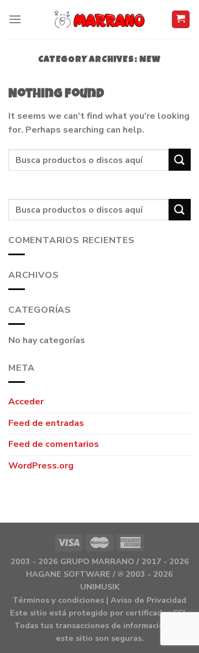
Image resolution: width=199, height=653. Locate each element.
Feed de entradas (46, 423)
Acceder (26, 402)
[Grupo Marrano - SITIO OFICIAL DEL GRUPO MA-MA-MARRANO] (100, 19)
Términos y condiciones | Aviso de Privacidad (99, 599)
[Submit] (180, 159)
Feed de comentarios (53, 444)
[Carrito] (181, 19)
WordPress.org (41, 466)
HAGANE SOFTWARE (68, 574)
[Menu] (15, 19)
